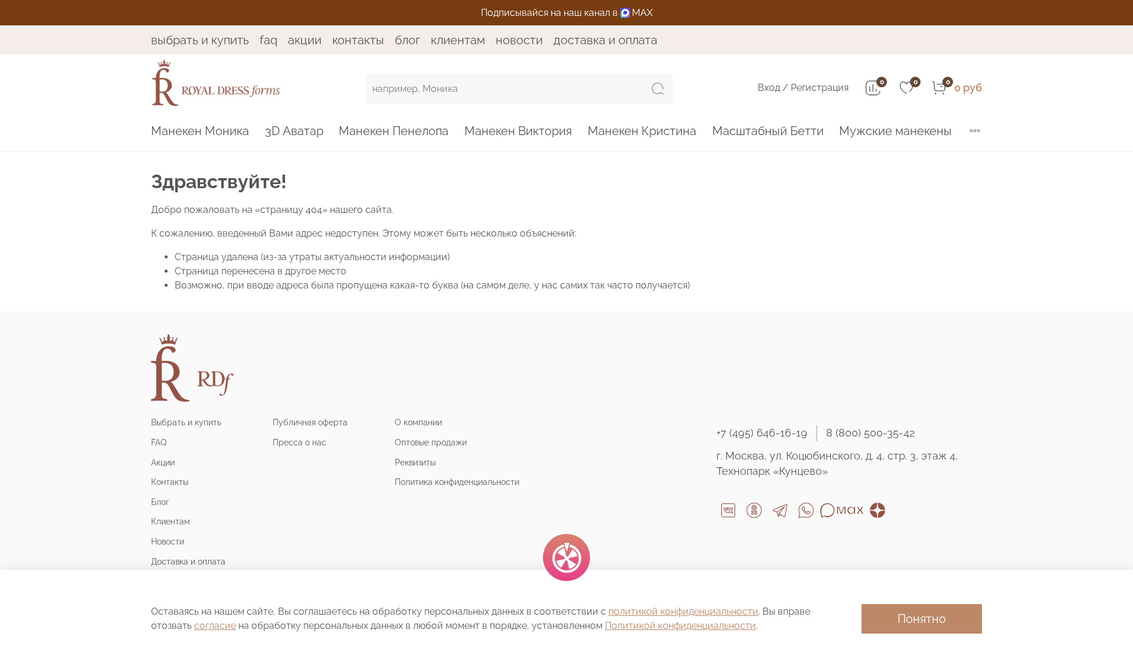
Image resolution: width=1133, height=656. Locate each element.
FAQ (268, 40)
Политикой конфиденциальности (680, 625)
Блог (407, 40)
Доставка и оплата (605, 40)
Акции (305, 40)
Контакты (358, 40)
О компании (418, 422)
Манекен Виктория (518, 131)
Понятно (922, 619)
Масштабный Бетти (768, 131)
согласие (215, 625)
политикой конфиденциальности (683, 611)
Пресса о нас (299, 442)
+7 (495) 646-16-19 (761, 433)
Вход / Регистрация (803, 87)
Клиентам (458, 40)
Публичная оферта (310, 422)
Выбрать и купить (200, 40)
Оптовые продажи (431, 442)
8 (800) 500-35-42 (870, 433)
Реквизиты (415, 462)
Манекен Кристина (642, 131)
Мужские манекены (895, 131)
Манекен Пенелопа (393, 131)
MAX (642, 12)
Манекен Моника (200, 131)
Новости (519, 40)
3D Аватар (294, 131)
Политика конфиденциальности (457, 482)
